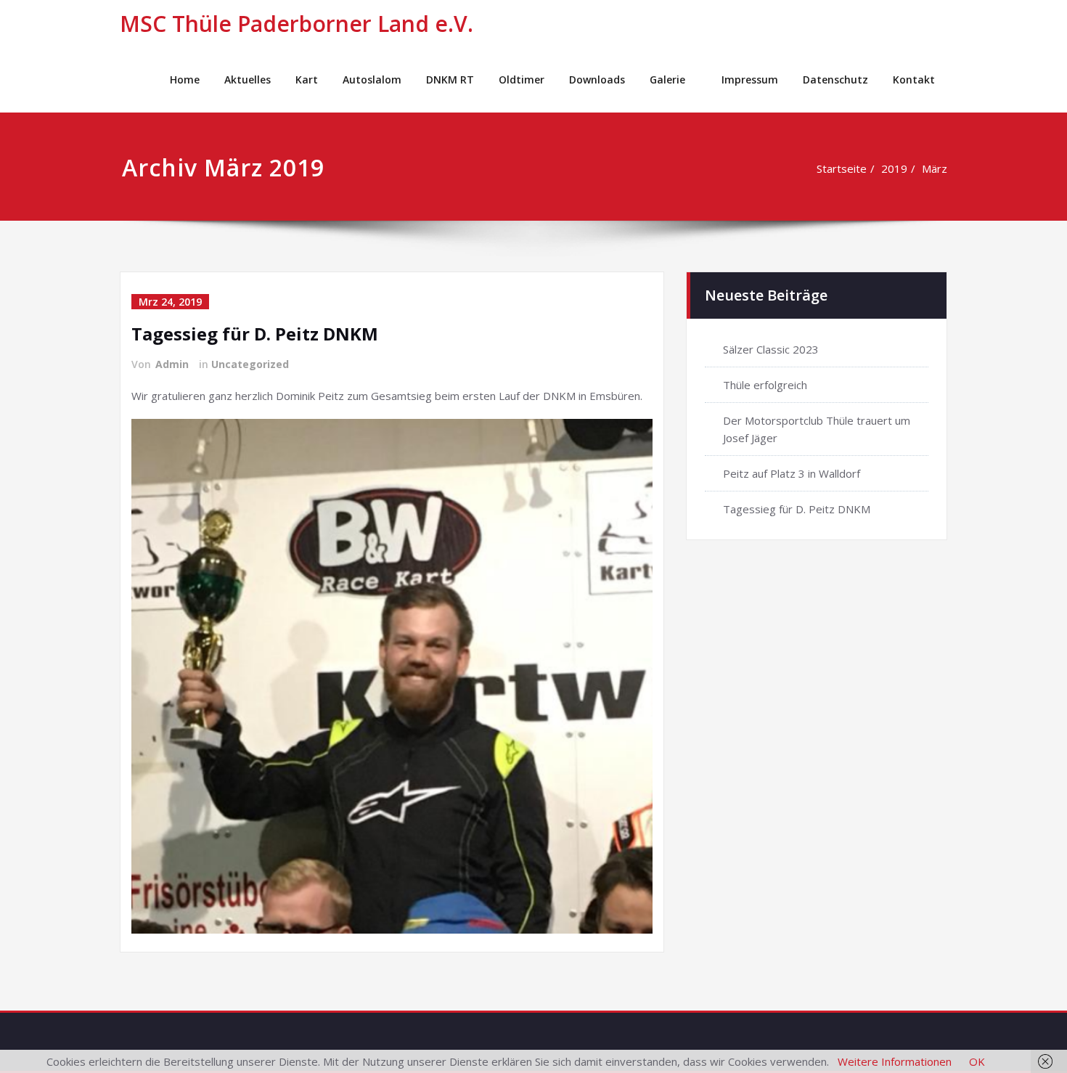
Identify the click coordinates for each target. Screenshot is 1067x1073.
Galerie (667, 79)
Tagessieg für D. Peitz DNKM (254, 334)
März (934, 168)
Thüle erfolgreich (765, 385)
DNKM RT (450, 79)
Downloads (597, 79)
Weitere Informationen (895, 1061)
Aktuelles (247, 79)
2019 (894, 168)
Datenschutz (835, 79)
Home (185, 79)
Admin (172, 364)
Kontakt (914, 79)
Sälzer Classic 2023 (771, 349)
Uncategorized (250, 364)
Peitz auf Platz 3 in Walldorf (791, 473)
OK (977, 1061)
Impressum (749, 79)
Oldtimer (521, 79)
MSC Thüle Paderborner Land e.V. (296, 23)
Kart (306, 79)
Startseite (842, 168)
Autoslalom (372, 79)
